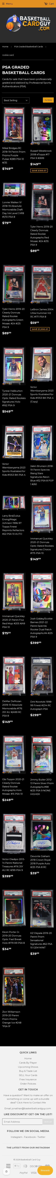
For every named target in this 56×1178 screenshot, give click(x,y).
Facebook (30, 1137)
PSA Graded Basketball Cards (28, 46)
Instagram (16, 1137)
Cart (51, 3)
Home (5, 46)
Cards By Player (28, 1062)
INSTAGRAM (42, 1147)
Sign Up (48, 1122)
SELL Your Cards (28, 1075)
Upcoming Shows (28, 1066)
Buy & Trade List (28, 1071)
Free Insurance (28, 1079)
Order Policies (28, 1083)
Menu (9, 3)
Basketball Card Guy (30, 1159)
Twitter (41, 1137)
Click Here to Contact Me (31, 1102)
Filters (48, 100)
